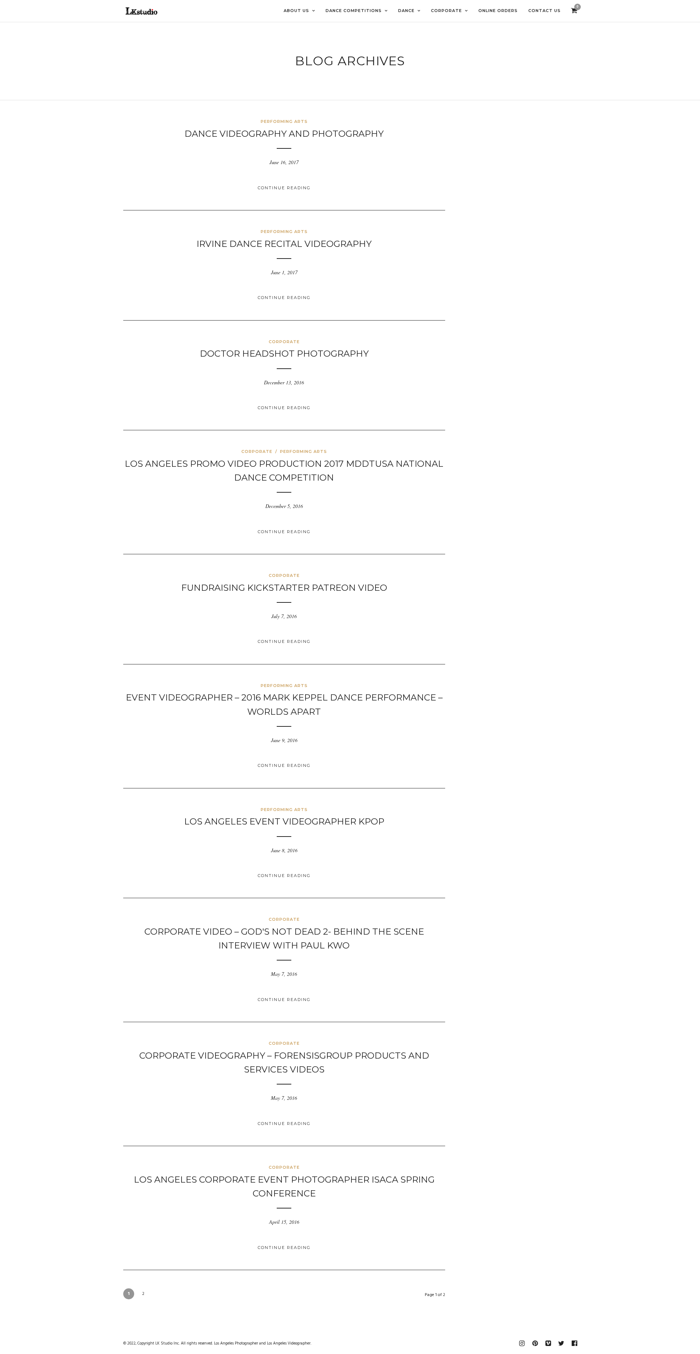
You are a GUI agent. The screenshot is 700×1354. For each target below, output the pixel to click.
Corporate (284, 341)
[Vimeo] (548, 1343)
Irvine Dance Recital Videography (284, 243)
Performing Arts (284, 121)
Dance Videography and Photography (284, 133)
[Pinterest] (535, 1343)
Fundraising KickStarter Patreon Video (284, 587)
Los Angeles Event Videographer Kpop (284, 821)
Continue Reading (284, 187)
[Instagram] (522, 1343)
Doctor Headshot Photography (284, 353)
